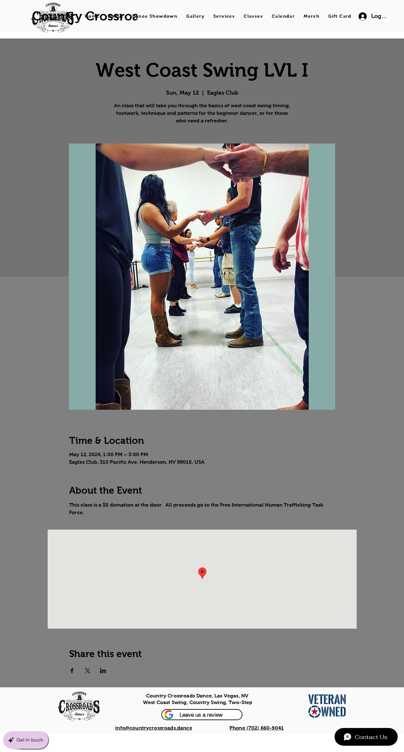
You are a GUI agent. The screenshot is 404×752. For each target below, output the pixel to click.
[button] (201, 714)
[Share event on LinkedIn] (103, 670)
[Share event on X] (88, 670)
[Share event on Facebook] (72, 670)
